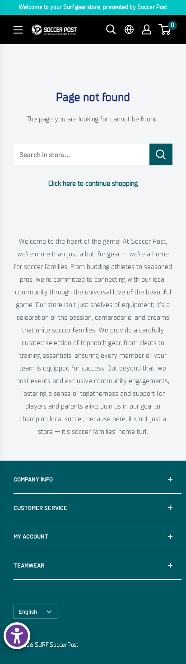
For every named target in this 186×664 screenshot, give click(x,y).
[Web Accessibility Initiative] (17, 636)
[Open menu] (18, 30)
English (28, 611)
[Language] (129, 29)
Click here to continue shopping (93, 183)
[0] (165, 29)
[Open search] (111, 29)
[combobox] (81, 154)
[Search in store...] (160, 154)
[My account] (146, 29)
